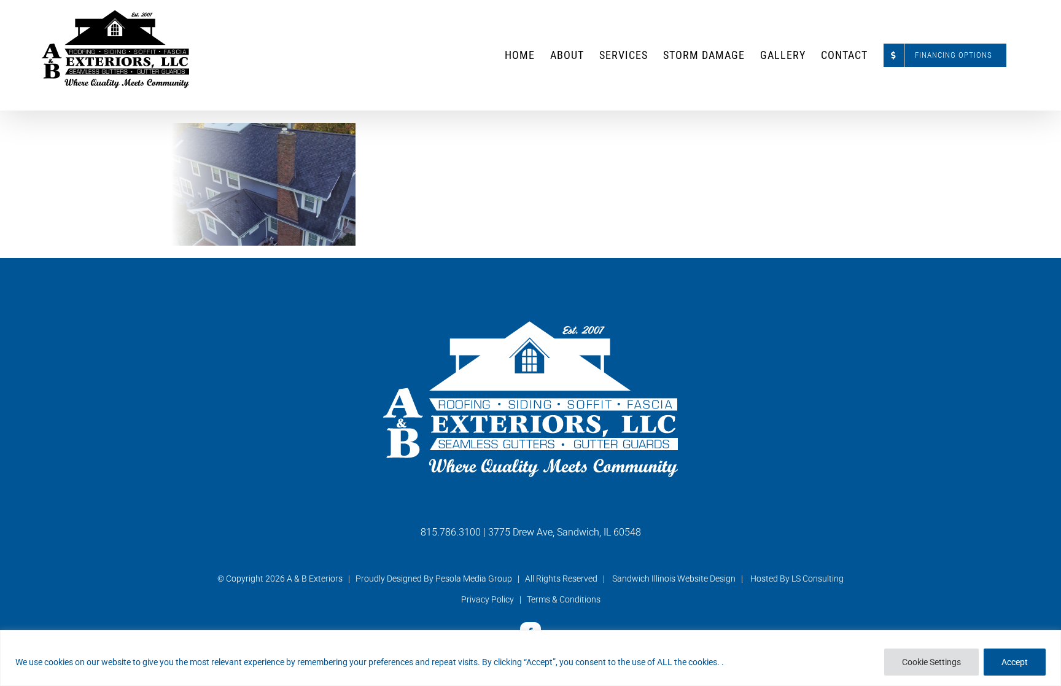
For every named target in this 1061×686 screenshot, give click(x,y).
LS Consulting (817, 578)
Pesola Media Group (473, 578)
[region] (530, 658)
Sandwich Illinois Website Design (674, 578)
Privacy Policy (487, 599)
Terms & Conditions (563, 599)
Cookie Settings (931, 662)
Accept (1014, 662)
